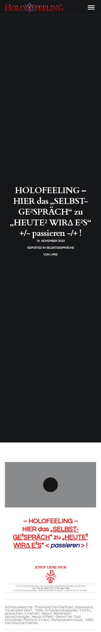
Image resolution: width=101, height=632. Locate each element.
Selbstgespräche (60, 247)
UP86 (54, 254)
